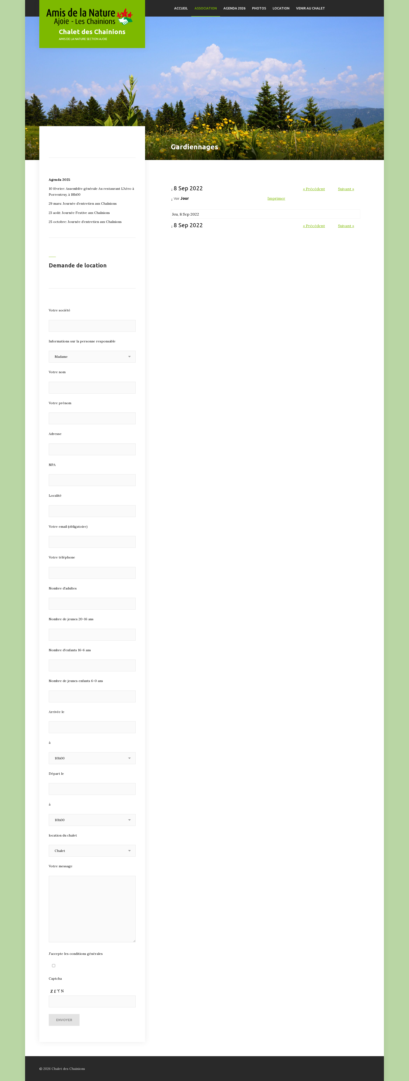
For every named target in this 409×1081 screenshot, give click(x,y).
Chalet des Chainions (92, 31)
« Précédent (314, 188)
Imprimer (276, 198)
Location (281, 8)
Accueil (181, 8)
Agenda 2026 (234, 8)
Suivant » (346, 188)
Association (206, 8)
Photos (259, 8)
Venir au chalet (310, 8)
